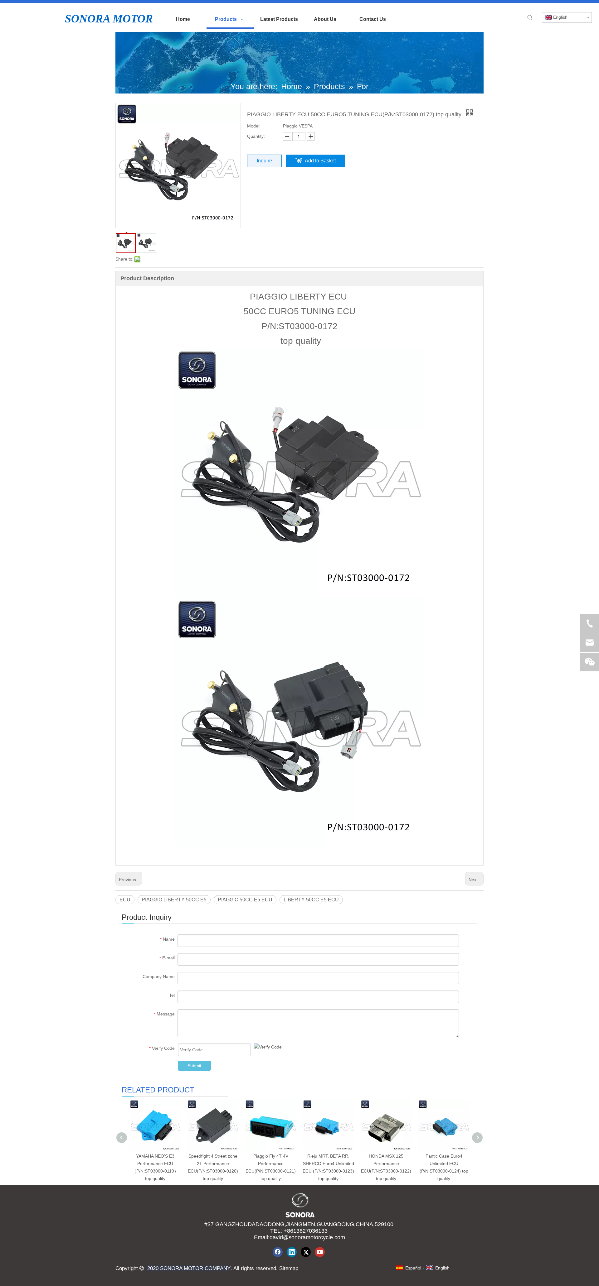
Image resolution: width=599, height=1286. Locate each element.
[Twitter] (306, 1252)
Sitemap (288, 1268)
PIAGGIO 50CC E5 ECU (245, 899)
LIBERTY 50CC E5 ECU (311, 899)
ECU (124, 899)
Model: (254, 125)
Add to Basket (320, 160)
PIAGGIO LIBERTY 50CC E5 (174, 899)
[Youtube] (320, 1252)
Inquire (264, 160)
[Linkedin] (292, 1252)
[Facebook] (278, 1252)
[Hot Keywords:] (530, 17)
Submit (194, 1065)
